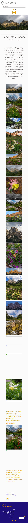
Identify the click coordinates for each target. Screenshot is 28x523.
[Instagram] (13, 9)
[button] (14, 12)
